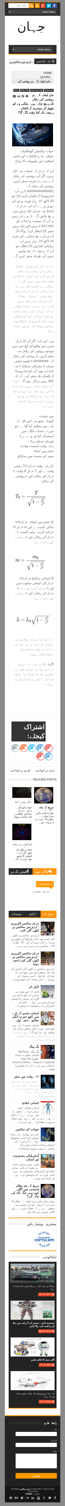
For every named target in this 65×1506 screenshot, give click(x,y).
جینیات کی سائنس (27, 1129)
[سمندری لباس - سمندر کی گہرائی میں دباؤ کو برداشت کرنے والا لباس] (32, 1304)
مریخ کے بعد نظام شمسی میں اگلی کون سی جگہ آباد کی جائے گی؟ (25, 1191)
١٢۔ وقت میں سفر (26, 1076)
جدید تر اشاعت (45, 770)
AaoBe (28, 1494)
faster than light (36, 90)
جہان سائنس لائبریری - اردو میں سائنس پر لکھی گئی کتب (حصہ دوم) (25, 959)
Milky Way (25, 90)
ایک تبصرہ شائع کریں (41, 892)
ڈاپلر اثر (34, 986)
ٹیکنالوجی (50, 1257)
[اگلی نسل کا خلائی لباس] (32, 1340)
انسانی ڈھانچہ (29, 1103)
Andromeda (49, 90)
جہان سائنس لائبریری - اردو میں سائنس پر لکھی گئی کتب (25, 927)
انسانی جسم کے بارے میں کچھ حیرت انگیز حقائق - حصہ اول (25, 1016)
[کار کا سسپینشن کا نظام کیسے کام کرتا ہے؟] (32, 1374)
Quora (45, 77)
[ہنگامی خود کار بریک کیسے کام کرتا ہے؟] (32, 1267)
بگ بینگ (34, 1046)
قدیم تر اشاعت (20, 770)
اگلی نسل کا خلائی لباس (43, 1359)
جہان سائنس (25, 1489)
